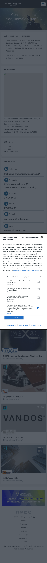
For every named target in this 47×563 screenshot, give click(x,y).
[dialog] (23, 281)
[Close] (43, 238)
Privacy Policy (36, 325)
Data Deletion (11, 325)
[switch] (38, 282)
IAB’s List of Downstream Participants (26, 270)
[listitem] (23, 277)
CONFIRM (14, 317)
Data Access (23, 325)
